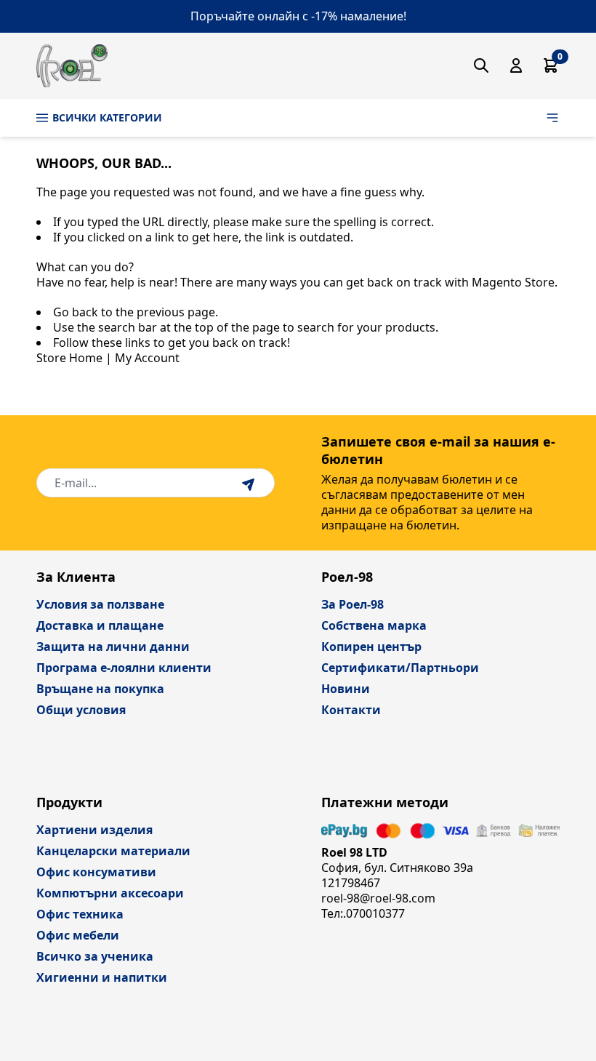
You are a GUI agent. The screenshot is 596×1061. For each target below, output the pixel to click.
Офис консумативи (96, 872)
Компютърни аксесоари (110, 893)
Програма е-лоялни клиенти (124, 668)
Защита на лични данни (113, 646)
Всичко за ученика (94, 956)
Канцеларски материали (113, 851)
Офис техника (80, 914)
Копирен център (371, 646)
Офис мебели (77, 935)
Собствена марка (374, 625)
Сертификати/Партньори (400, 668)
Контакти (351, 710)
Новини (345, 689)
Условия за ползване (100, 604)
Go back (75, 312)
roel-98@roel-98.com (378, 898)
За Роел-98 (352, 604)
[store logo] (72, 65)
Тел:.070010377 (363, 913)
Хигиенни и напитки (101, 977)
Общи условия (81, 710)
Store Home (69, 358)
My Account (147, 358)
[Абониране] (250, 483)
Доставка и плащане (100, 625)
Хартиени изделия (94, 830)
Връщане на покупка (100, 689)
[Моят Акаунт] (516, 65)
